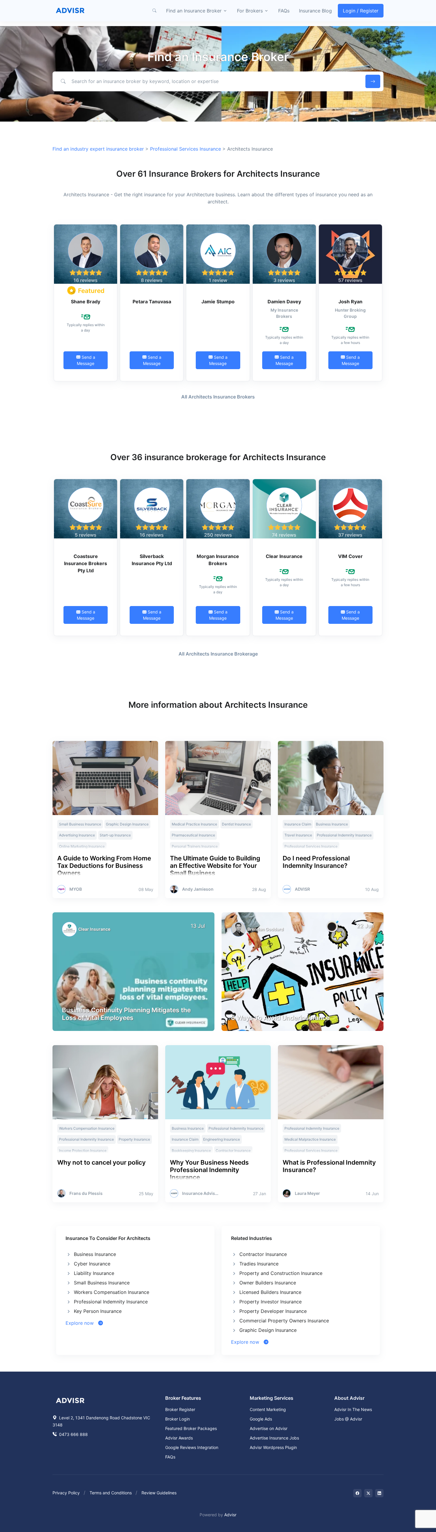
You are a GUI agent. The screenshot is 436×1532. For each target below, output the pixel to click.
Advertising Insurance (77, 835)
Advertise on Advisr (268, 1428)
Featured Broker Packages (191, 1428)
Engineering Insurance (221, 1139)
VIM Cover (350, 556)
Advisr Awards (179, 1437)
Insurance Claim (297, 824)
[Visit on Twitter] (368, 1493)
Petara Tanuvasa (152, 302)
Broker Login (177, 1418)
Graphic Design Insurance (127, 824)
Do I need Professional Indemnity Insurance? (316, 862)
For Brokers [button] (250, 11)
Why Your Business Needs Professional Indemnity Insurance (209, 1170)
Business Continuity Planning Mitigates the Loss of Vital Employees (126, 1013)
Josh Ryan (350, 302)
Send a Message (86, 360)
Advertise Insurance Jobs (274, 1437)
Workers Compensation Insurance (86, 1128)
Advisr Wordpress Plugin (273, 1447)
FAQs (283, 11)
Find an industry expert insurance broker (98, 149)
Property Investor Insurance (270, 1302)
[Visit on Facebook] (357, 1493)
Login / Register (360, 11)
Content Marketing (268, 1409)
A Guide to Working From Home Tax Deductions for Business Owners (104, 866)
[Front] (70, 10)
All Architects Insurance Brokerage (218, 654)
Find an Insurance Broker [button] (194, 11)
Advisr (230, 1514)
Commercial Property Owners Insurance (284, 1321)
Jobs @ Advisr (348, 1418)
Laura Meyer (307, 1193)
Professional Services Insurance (185, 149)
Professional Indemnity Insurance (344, 835)
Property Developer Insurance (273, 1311)
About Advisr (349, 1398)
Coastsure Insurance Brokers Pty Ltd (85, 563)
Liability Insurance (94, 1273)
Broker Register (180, 1409)
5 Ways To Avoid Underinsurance (280, 1017)
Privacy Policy (66, 1492)
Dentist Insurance (236, 824)
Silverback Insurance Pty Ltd (152, 559)
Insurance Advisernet (200, 1193)
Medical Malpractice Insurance (310, 1139)
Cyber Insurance (92, 1264)
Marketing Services (271, 1398)
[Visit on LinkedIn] (379, 1493)
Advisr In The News (353, 1409)
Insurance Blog (315, 11)
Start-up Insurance (115, 835)
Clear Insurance (284, 556)
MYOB (75, 889)
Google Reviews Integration (191, 1447)
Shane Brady (85, 302)
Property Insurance (134, 1139)
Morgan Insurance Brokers (218, 559)
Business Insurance (332, 824)
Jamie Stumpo (218, 302)
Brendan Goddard (265, 929)
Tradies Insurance (259, 1264)
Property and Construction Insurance (280, 1273)
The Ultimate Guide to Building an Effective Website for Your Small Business (215, 866)
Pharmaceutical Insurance (193, 835)
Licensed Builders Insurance (270, 1292)
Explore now (82, 1323)
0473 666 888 (73, 1434)
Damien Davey (284, 302)
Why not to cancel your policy (101, 1162)
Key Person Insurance (98, 1311)
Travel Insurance (298, 835)
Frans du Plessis (86, 1193)
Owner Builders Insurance (267, 1283)
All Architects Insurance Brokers (218, 397)
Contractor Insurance (263, 1254)
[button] (154, 11)
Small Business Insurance (80, 824)
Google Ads (261, 1418)
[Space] (70, 1399)
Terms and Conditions (111, 1492)
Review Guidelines (158, 1492)
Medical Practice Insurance (194, 824)
